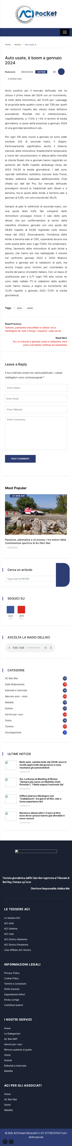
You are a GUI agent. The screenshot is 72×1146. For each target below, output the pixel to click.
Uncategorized (13, 732)
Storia (8, 720)
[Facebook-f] (5, 1141)
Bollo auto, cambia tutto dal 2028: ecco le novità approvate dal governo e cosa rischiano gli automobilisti (42, 764)
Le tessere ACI (12, 917)
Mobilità (9, 702)
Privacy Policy (12, 973)
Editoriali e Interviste (16, 690)
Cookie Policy (11, 978)
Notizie (18, 44)
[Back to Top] (59, 1136)
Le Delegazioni (12, 1033)
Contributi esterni (13, 1005)
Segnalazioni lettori (14, 994)
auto (19, 308)
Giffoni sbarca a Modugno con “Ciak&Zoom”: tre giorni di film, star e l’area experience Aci (40, 798)
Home (8, 44)
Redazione (10, 72)
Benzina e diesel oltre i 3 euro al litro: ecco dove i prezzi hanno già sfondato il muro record (42, 815)
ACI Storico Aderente (15, 939)
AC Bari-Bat (18, 496)
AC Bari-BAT (11, 1038)
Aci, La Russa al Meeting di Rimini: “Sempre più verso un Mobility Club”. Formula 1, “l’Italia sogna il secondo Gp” (41, 782)
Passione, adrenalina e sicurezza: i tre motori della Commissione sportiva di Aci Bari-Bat (35, 541)
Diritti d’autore (11, 989)
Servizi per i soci (14, 714)
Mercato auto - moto (16, 696)
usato (30, 308)
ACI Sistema (10, 928)
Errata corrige (11, 999)
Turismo (9, 726)
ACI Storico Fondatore (16, 944)
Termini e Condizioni (15, 983)
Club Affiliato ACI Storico (17, 949)
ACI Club (9, 933)
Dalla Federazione (14, 684)
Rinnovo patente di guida (18, 1049)
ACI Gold (9, 923)
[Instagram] (11, 1141)
